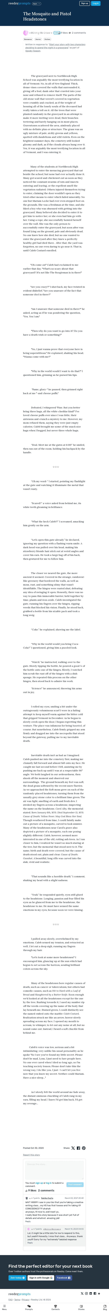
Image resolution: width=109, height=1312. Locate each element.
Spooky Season (32, 51)
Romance (28, 39)
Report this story (31, 1155)
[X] (82, 1293)
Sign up (84, 3)
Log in (96, 3)
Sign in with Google (39, 1278)
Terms (17, 1299)
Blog (105, 1309)
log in (49, 1183)
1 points (36, 1198)
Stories (81, 1309)
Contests (56, 1309)
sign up (39, 1183)
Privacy (25, 1299)
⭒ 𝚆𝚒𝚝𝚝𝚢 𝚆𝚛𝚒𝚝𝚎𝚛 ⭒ (52, 1229)
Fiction (47, 39)
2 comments (78, 32)
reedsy (19, 3)
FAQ (10, 1299)
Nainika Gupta (47, 1198)
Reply (28, 1221)
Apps (35, 4)
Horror (38, 39)
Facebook (62, 1278)
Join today (16, 1278)
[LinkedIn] (90, 1293)
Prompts (29, 1309)
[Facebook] (95, 1293)
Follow (57, 33)
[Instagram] (86, 1293)
